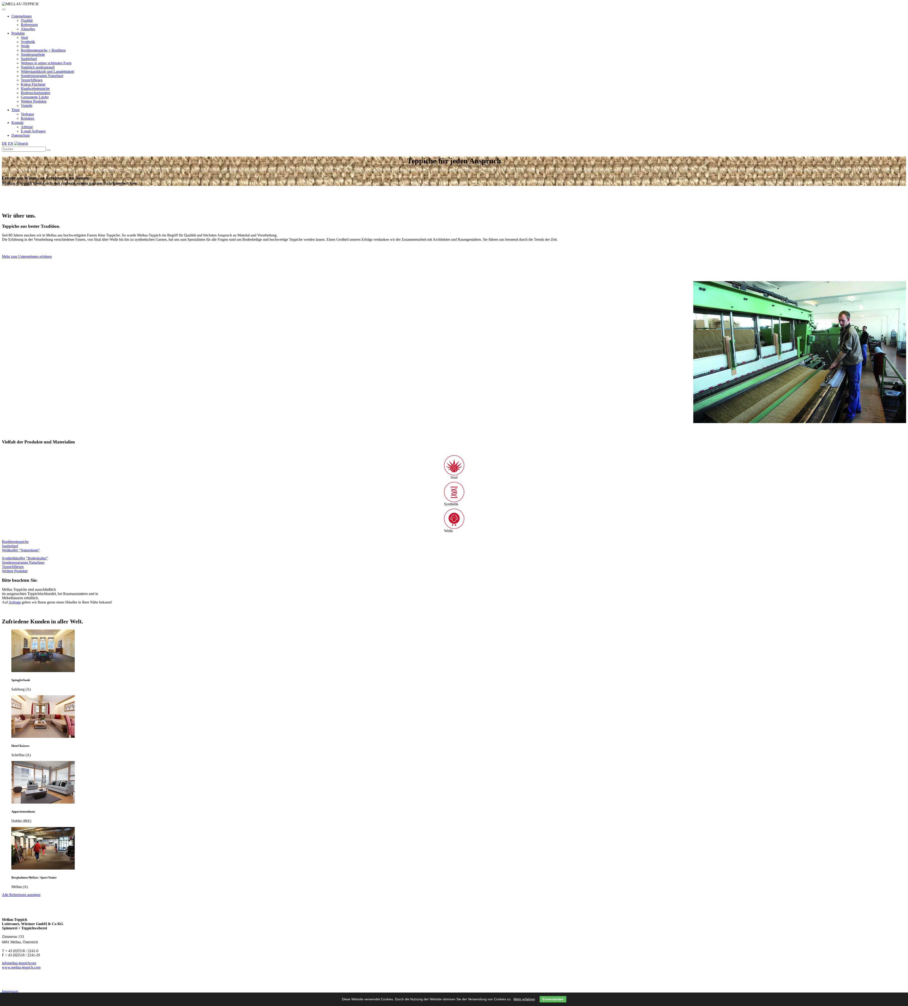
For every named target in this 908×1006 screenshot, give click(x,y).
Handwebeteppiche (35, 89)
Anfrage (15, 602)
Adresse (27, 127)
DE (4, 143)
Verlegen (27, 114)
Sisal (24, 37)
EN (10, 143)
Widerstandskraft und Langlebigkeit (47, 72)
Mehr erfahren (524, 999)
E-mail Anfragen (33, 131)
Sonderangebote (33, 54)
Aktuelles (28, 29)
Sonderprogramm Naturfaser (42, 76)
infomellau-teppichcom (19, 963)
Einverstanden (552, 999)
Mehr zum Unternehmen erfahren (27, 256)
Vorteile (26, 106)
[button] (4, 9)
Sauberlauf (29, 59)
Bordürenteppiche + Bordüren (43, 50)
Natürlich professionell (38, 67)
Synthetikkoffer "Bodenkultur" (25, 558)
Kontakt (17, 123)
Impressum (10, 991)
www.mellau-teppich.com (21, 967)
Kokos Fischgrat (33, 84)
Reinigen (27, 118)
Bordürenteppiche (15, 542)
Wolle (25, 46)
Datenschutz (20, 135)
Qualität (27, 20)
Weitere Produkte (34, 101)
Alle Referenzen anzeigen (21, 895)
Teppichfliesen (32, 80)
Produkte (18, 33)
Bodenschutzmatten (35, 93)
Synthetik (28, 42)
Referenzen (29, 25)
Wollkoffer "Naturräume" (21, 550)
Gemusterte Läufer (35, 97)
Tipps (15, 110)
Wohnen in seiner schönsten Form (46, 63)
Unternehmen (21, 16)
